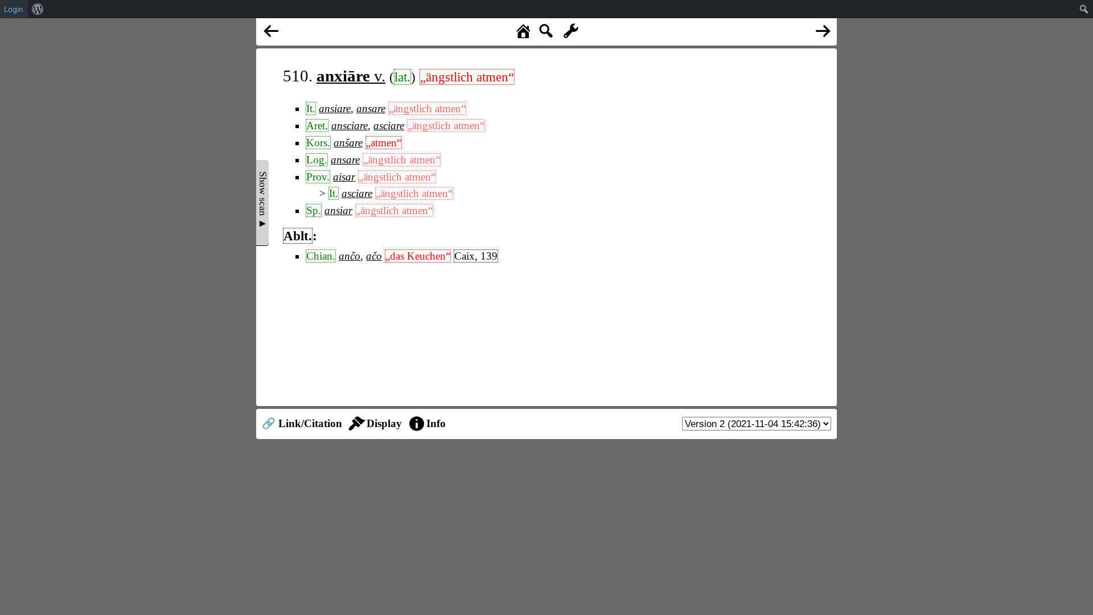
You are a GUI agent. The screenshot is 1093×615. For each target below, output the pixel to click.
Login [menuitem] (13, 9)
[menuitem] (38, 9)
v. (351, 76)
